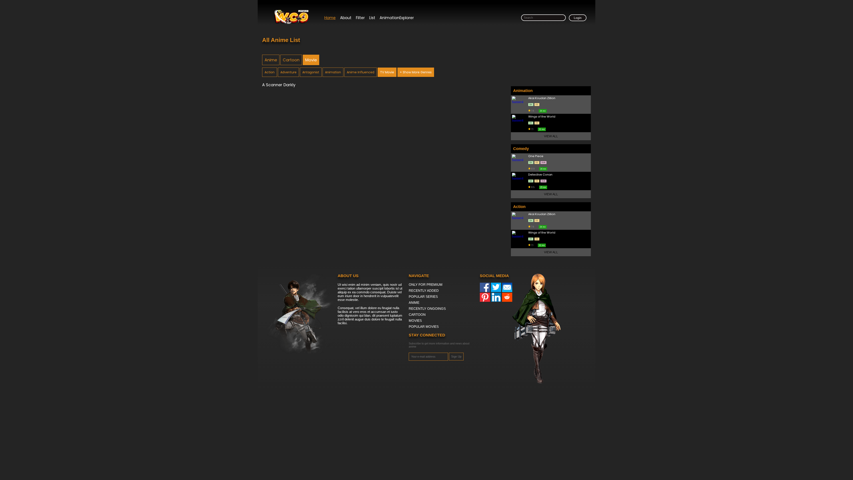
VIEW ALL (551, 136)
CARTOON (417, 314)
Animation (333, 72)
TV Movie (387, 72)
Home (330, 17)
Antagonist (310, 72)
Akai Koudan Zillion (541, 98)
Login (578, 18)
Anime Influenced (360, 72)
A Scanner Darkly (278, 85)
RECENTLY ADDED (424, 290)
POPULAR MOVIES (424, 326)
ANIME (414, 302)
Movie (311, 60)
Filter (360, 17)
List (372, 17)
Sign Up (456, 356)
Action (270, 72)
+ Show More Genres (416, 72)
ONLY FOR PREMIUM (425, 284)
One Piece (535, 156)
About (345, 17)
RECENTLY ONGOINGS (427, 308)
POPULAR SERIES (423, 296)
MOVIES (415, 320)
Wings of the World (541, 117)
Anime (271, 60)
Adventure (288, 72)
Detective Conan (540, 175)
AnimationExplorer (397, 17)
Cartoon (291, 60)
